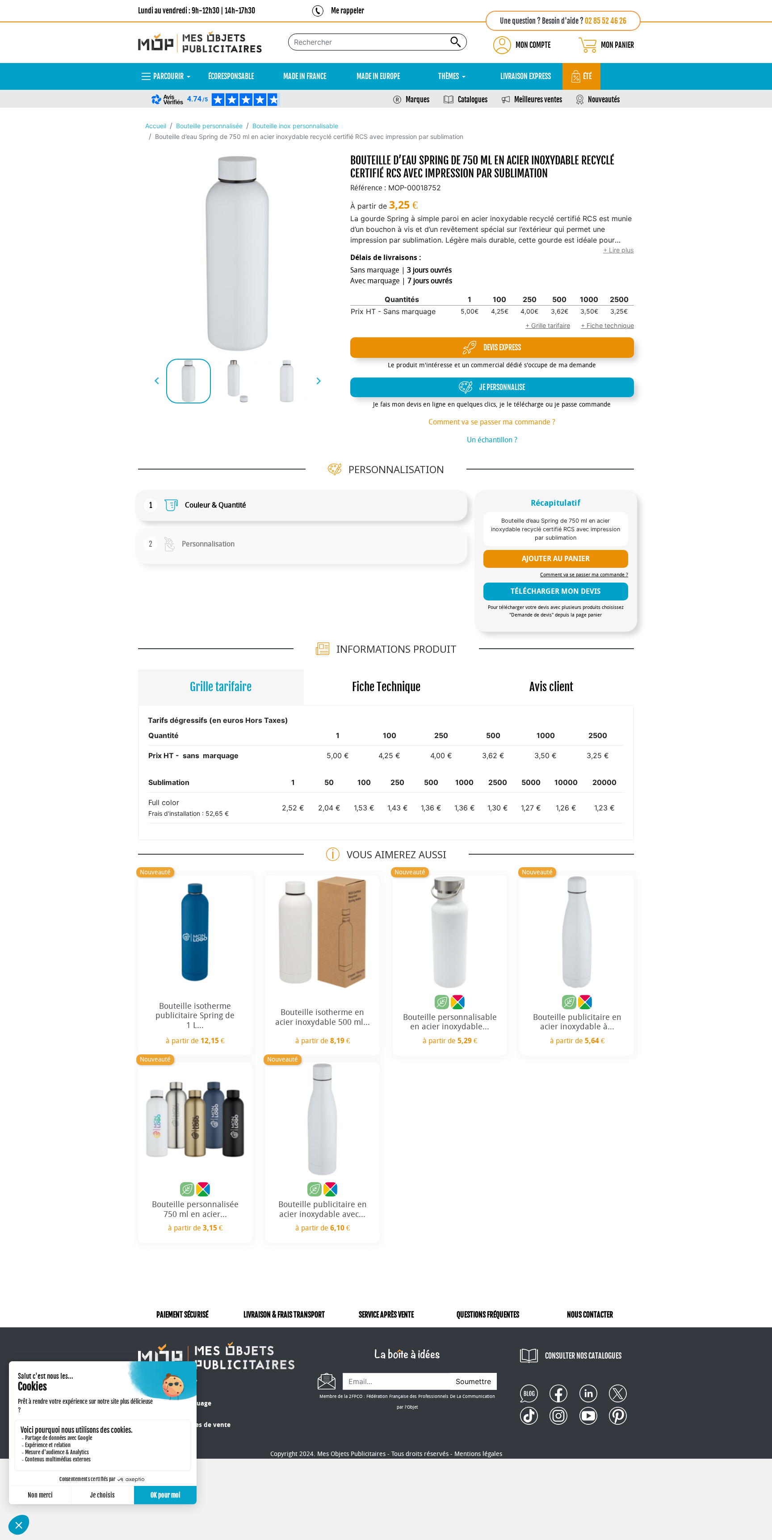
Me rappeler (347, 10)
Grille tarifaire (221, 687)
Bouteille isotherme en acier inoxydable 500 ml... (322, 1017)
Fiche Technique (386, 687)
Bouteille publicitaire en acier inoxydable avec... (322, 1209)
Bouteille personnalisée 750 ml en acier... (195, 1209)
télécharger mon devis (555, 591)
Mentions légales (478, 1454)
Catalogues (472, 99)
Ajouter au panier (556, 558)
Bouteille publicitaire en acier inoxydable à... (577, 1022)
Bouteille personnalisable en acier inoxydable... (450, 1022)
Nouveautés (604, 99)
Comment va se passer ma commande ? (491, 422)
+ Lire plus (618, 250)
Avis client (551, 687)
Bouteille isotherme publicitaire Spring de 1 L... (195, 1015)
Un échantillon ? (492, 440)
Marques (417, 99)
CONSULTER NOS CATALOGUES (583, 1355)
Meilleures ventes (538, 99)
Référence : (368, 188)
